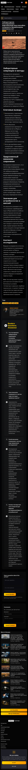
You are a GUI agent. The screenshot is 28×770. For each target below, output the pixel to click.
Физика (3, 9)
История (24, 6)
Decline (14, 766)
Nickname (6, 611)
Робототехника (10, 9)
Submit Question (10, 594)
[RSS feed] (26, 3)
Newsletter (3, 746)
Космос (22, 9)
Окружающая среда (9, 6)
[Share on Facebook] (9, 33)
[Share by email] (19, 33)
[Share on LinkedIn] (12, 33)
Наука (17, 9)
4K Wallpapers (4, 13)
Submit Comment (10, 625)
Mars (17, 303)
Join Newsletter (14, 710)
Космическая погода (6, 11)
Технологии (15, 11)
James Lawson (11, 30)
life (13, 303)
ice (10, 303)
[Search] (2, 18)
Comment (6, 616)
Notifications (3, 747)
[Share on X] (7, 33)
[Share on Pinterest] (16, 33)
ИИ (2, 6)
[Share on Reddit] (14, 33)
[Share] (21, 33)
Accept (14, 762)
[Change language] (22, 2)
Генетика (18, 6)
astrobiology (5, 303)
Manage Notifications (14, 713)
